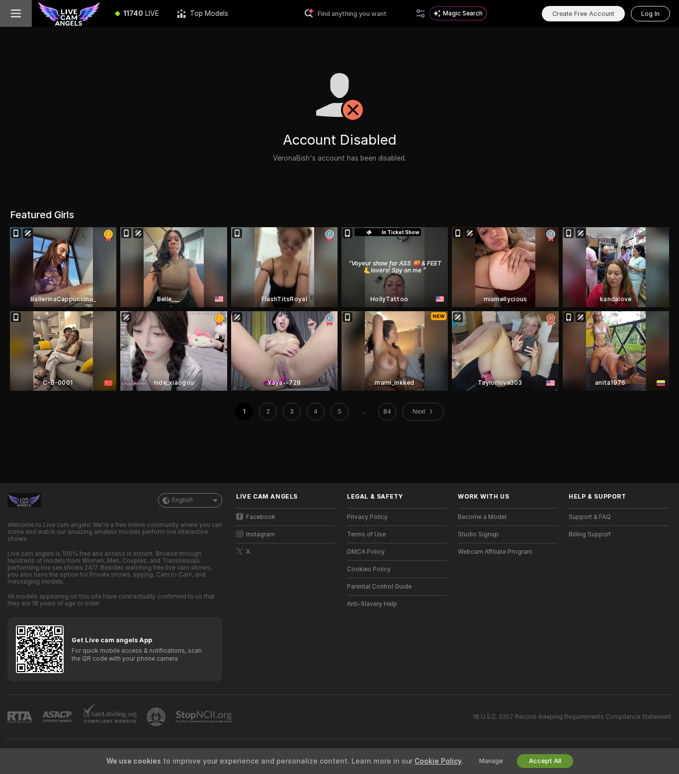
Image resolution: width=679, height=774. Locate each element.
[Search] (420, 13)
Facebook (260, 517)
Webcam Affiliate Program (495, 551)
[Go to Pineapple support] (157, 716)
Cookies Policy (369, 569)
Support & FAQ (590, 517)
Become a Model (482, 517)
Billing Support (590, 534)
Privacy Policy (367, 517)
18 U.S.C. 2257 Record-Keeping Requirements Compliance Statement (572, 716)
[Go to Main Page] (69, 13)
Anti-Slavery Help (372, 604)
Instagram (260, 534)
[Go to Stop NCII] (204, 717)
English (182, 500)
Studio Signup (478, 534)
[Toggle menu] (16, 13)
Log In (650, 13)
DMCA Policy (366, 551)
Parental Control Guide (379, 586)
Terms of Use (366, 534)
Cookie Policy (438, 761)
